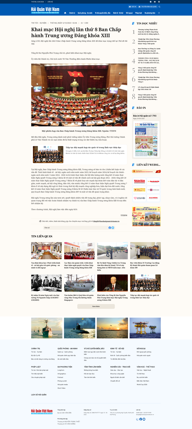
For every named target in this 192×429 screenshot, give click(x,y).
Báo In (134, 6)
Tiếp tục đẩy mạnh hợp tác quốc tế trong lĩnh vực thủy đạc (144, 296)
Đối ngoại (129, 13)
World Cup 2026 (142, 384)
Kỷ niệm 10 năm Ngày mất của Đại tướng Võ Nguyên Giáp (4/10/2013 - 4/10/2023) (45, 297)
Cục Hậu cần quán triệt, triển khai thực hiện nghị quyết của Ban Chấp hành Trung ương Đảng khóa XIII (78, 265)
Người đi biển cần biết (117, 377)
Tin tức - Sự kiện (38, 23)
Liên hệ (50, 2)
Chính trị (72, 13)
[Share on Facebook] (110, 228)
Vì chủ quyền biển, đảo (102, 13)
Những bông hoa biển (91, 370)
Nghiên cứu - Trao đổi (120, 367)
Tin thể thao (141, 374)
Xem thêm (96, 306)
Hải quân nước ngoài (143, 355)
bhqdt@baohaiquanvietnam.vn (106, 221)
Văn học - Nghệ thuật (144, 370)
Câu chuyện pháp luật (38, 377)
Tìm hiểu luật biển (37, 374)
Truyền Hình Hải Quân (148, 6)
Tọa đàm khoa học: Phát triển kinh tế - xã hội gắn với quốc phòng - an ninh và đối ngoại (45, 265)
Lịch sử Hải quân (38, 395)
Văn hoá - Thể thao (146, 367)
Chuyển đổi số (115, 381)
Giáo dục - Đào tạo (116, 370)
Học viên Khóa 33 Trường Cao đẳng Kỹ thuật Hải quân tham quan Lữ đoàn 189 (144, 265)
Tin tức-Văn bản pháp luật (39, 370)
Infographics (62, 374)
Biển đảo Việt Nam (143, 381)
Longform (61, 370)
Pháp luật (138, 13)
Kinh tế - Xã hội (118, 13)
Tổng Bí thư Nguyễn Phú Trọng (45, 53)
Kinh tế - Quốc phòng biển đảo (120, 355)
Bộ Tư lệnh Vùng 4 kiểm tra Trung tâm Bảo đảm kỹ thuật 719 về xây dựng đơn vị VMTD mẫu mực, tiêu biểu (111, 266)
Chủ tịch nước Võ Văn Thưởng (63, 59)
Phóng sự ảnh (62, 381)
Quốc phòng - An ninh (85, 13)
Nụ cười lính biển (142, 377)
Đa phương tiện (150, 13)
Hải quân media (63, 384)
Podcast (60, 377)
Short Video (61, 388)
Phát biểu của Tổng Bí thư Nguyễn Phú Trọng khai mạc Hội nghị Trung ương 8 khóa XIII (112, 297)
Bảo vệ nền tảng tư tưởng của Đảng (42, 359)
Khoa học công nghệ (117, 374)
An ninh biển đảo (63, 359)
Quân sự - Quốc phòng (65, 352)
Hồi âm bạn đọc (89, 374)
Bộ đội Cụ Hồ (35, 355)
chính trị (76, 200)
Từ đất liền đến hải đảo (118, 359)
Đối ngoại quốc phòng (144, 352)
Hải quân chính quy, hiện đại (67, 355)
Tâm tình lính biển (92, 367)
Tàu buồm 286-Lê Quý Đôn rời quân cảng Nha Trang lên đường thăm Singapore (79, 297)
